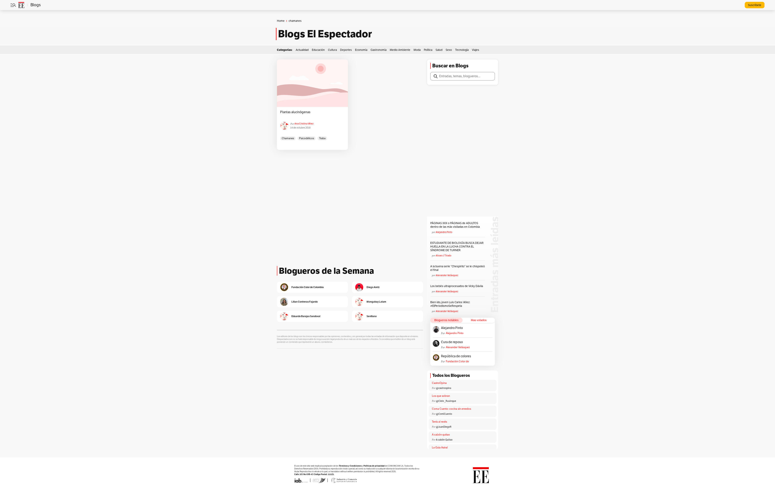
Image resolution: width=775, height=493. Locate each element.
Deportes (346, 50)
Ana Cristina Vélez (303, 123)
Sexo (449, 50)
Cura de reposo (452, 342)
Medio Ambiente (400, 50)
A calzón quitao (441, 434)
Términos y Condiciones (350, 466)
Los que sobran (441, 396)
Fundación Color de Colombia (457, 361)
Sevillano (372, 316)
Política (428, 50)
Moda (417, 50)
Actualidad (302, 50)
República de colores (456, 356)
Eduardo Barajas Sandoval (305, 316)
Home (281, 21)
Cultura (332, 50)
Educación (318, 50)
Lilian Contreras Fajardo (304, 301)
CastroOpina (439, 383)
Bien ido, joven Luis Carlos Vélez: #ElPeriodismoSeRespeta (450, 304)
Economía (361, 50)
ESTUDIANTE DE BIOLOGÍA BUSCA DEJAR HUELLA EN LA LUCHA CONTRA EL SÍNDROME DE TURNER (457, 246)
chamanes (288, 138)
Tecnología (462, 50)
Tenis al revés (439, 421)
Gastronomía (378, 50)
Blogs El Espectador (325, 34)
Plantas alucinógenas (295, 112)
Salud (439, 50)
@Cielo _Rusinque (446, 401)
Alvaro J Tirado (443, 255)
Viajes (475, 50)
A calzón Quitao (444, 439)
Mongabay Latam (376, 301)
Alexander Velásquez (447, 275)
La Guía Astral (440, 447)
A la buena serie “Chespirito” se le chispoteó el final (457, 268)
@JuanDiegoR (443, 426)
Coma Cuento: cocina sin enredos (451, 408)
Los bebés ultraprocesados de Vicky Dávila (457, 286)
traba (322, 138)
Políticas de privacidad (373, 466)
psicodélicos (306, 138)
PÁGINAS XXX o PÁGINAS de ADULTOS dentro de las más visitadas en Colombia (455, 225)
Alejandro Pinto (444, 232)
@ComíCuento (444, 414)
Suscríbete (754, 5)
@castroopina (443, 388)
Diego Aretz (373, 287)
